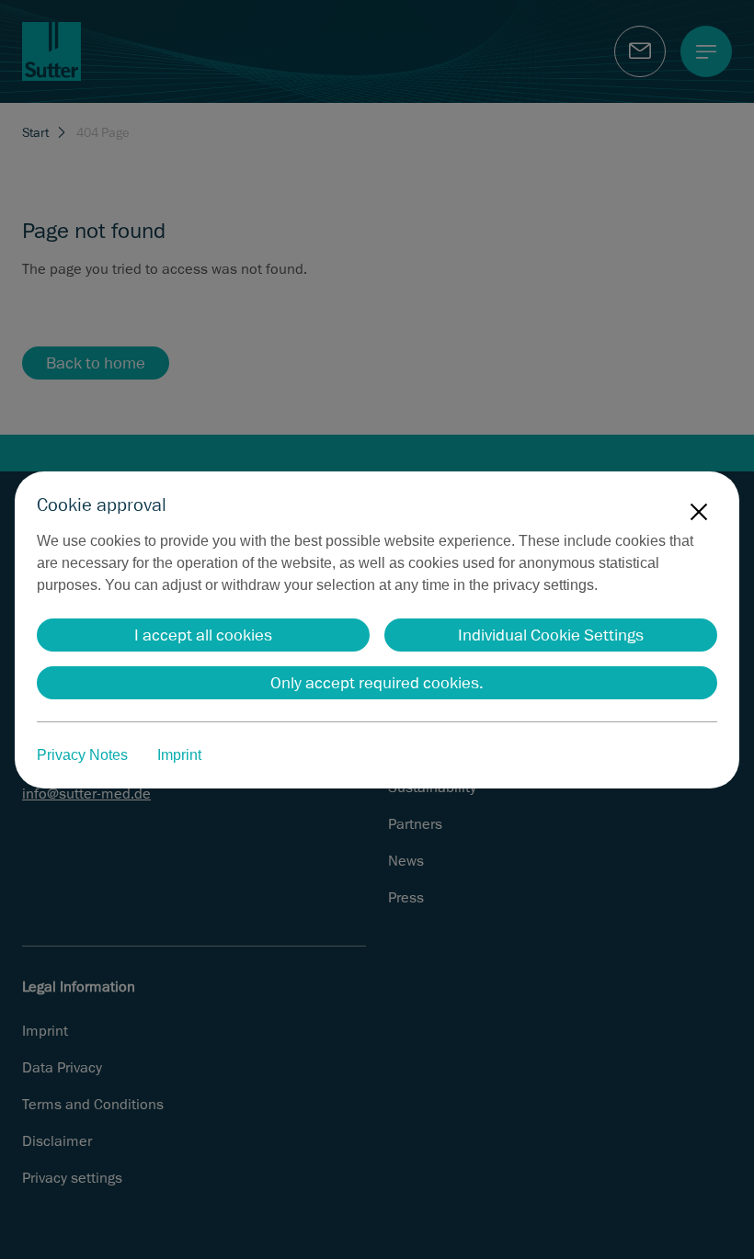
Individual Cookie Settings (551, 635)
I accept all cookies (203, 635)
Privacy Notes (82, 755)
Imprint (179, 755)
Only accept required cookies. (377, 683)
